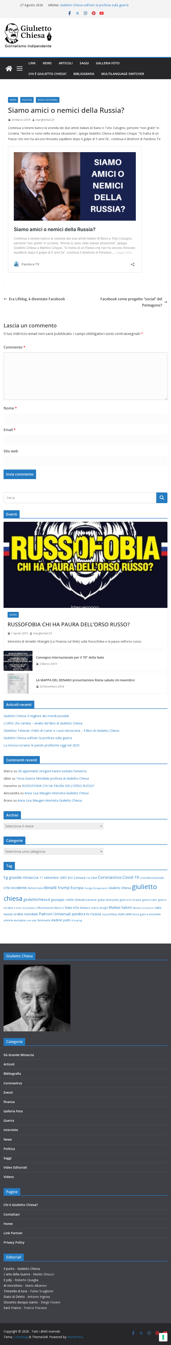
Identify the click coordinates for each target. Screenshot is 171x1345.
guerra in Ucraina (130, 900)
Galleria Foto (108, 63)
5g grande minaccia (21, 877)
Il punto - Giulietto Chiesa (22, 1268)
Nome (10, 408)
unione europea (15, 920)
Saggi (84, 63)
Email (10, 429)
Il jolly (8, 1280)
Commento (14, 347)
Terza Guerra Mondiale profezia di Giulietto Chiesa (52, 778)
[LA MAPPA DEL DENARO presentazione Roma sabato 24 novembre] (18, 684)
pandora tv (80, 913)
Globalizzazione (86, 900)
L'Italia (67, 907)
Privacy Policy (14, 1242)
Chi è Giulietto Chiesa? (47, 74)
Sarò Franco (12, 1308)
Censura (80, 877)
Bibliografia (83, 74)
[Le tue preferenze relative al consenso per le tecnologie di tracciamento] (163, 1337)
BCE (70, 878)
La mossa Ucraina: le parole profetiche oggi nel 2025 (41, 745)
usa (34, 920)
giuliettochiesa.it (36, 899)
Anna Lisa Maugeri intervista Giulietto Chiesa (56, 793)
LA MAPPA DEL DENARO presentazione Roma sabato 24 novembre (85, 680)
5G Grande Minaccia (19, 1055)
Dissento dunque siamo (21, 1302)
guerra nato (149, 900)
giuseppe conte (62, 899)
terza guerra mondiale (146, 914)
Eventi (13, 614)
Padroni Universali (55, 913)
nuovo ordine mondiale (21, 914)
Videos (9, 1177)
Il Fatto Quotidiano (25, 907)
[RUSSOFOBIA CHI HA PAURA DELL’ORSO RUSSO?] (85, 565)
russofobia (109, 914)
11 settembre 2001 (53, 877)
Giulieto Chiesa (120, 887)
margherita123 (45, 120)
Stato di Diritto (14, 1297)
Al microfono (13, 1285)
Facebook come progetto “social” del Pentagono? (131, 302)
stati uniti (125, 914)
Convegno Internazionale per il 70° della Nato (70, 657)
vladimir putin (61, 920)
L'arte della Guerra (17, 1274)
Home (8, 1224)
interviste (11, 1130)
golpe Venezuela (108, 900)
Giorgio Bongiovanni (96, 888)
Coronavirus (110, 877)
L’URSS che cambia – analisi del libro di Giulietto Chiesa (43, 723)
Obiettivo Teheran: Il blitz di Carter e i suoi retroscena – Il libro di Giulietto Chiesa (61, 730)
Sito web (11, 451)
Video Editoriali (48, 99)
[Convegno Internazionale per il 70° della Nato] (18, 661)
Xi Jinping (76, 920)
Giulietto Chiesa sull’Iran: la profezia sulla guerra (94, 5)
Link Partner (13, 1233)
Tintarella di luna (15, 1291)
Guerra (9, 1120)
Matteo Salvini (120, 907)
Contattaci (12, 1214)
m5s (76, 907)
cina (94, 877)
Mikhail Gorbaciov (143, 907)
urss (28, 920)
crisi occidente (15, 887)
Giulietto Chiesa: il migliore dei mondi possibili (36, 716)
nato (158, 907)
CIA (88, 877)
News (47, 63)
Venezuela (43, 920)
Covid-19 (130, 877)
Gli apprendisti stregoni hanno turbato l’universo (52, 771)
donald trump (57, 887)
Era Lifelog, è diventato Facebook (37, 298)
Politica (27, 99)
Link (32, 63)
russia (95, 913)
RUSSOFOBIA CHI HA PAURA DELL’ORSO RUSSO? (69, 624)
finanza (9, 1102)
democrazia (35, 888)
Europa (77, 887)
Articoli (66, 63)
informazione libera (49, 908)
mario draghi (99, 908)
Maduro (85, 908)
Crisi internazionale (152, 878)
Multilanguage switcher (122, 74)
